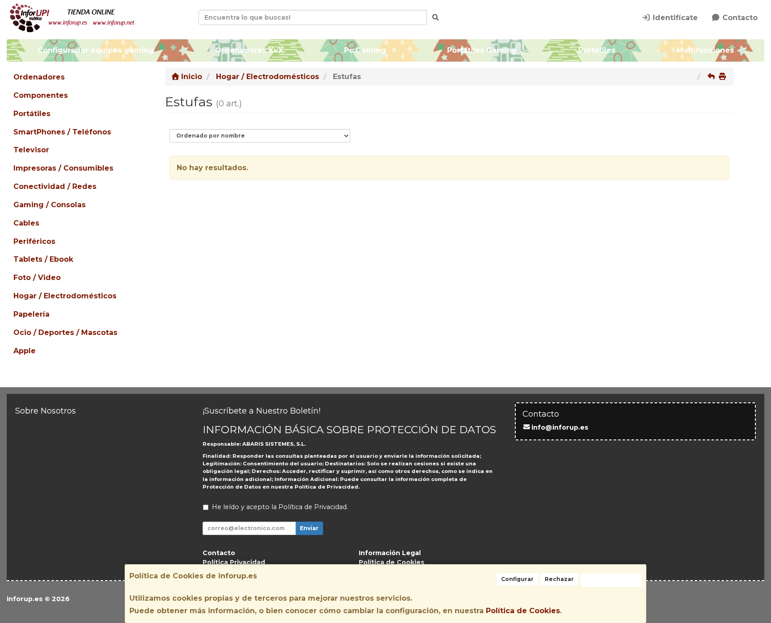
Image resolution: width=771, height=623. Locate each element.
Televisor (31, 150)
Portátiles (31, 113)
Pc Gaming (365, 50)
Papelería (31, 314)
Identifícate (674, 17)
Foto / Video (37, 277)
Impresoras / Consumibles (63, 168)
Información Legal (390, 553)
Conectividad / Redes (54, 186)
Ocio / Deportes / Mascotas (65, 332)
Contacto (739, 17)
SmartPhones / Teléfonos (62, 132)
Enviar (309, 528)
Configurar (517, 579)
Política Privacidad (234, 562)
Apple (24, 351)
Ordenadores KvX (249, 50)
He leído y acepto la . (280, 507)
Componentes (40, 95)
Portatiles (596, 50)
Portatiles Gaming (482, 50)
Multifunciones (705, 50)
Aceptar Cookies (611, 580)
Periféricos (34, 241)
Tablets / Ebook (43, 259)
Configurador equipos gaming (95, 50)
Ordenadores (39, 77)
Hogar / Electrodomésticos (64, 296)
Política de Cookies (523, 610)
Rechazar (559, 579)
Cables (26, 223)
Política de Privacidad (326, 487)
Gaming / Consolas (49, 205)
